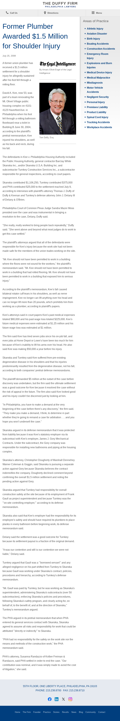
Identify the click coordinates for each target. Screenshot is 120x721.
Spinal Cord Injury (97, 117)
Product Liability (96, 112)
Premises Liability (97, 107)
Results (65, 712)
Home (17, 712)
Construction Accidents (101, 48)
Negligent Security (98, 97)
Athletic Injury (95, 28)
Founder (37, 712)
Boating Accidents (98, 43)
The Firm (27, 712)
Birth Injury (93, 38)
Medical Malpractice (98, 77)
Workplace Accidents (99, 127)
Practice (47, 712)
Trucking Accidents (98, 122)
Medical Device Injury (99, 72)
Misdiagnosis (95, 82)
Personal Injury (96, 102)
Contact (101, 712)
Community (90, 712)
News (73, 712)
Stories (56, 712)
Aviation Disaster (97, 33)
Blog (81, 712)
